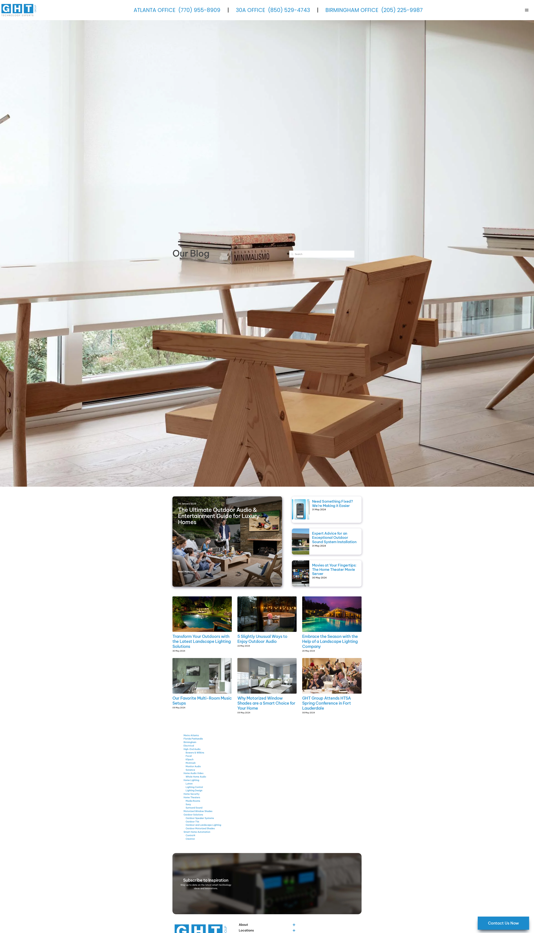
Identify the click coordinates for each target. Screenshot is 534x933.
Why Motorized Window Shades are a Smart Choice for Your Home (266, 703)
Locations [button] (246, 930)
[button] (526, 10)
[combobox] (321, 254)
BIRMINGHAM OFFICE (351, 10)
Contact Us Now (503, 923)
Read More (184, 571)
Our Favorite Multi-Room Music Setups (202, 701)
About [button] (243, 925)
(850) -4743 (289, 10)
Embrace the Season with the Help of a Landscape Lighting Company (330, 641)
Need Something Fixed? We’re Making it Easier (332, 503)
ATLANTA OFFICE (154, 10)
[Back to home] (19, 10)
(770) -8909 (199, 10)
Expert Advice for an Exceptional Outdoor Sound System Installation (334, 537)
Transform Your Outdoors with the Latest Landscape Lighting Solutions (201, 641)
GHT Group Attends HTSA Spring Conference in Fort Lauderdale (326, 703)
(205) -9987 (402, 10)
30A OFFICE (250, 10)
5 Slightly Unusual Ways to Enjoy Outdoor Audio (262, 639)
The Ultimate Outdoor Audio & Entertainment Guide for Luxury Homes (218, 516)
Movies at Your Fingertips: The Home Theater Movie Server (334, 569)
